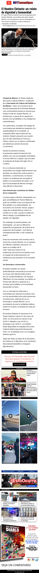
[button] (10, 416)
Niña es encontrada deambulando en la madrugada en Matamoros (10, 519)
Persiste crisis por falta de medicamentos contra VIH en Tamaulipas (27, 519)
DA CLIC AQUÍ (19, 364)
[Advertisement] (19, 75)
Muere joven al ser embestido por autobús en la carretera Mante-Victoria (28, 503)
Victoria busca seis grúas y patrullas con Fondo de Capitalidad (10, 503)
